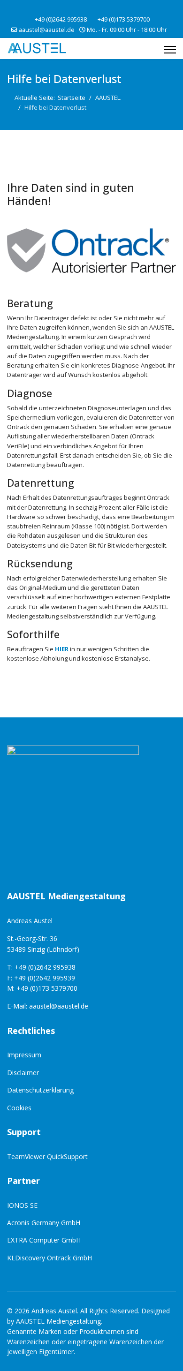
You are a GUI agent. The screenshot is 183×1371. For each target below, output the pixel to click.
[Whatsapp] (98, 8)
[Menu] (170, 49)
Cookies (19, 1107)
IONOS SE (22, 1205)
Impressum (24, 1054)
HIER (62, 649)
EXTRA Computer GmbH (44, 1239)
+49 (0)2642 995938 (61, 19)
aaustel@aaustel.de (47, 30)
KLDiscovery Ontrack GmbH (49, 1257)
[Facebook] (84, 8)
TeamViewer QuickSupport (47, 1156)
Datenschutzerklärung (40, 1089)
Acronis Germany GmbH (43, 1222)
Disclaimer (23, 1072)
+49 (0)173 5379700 (124, 19)
